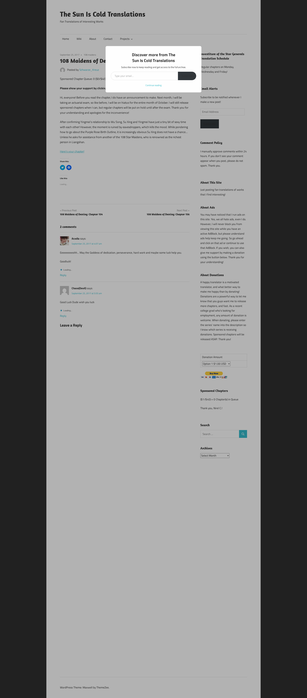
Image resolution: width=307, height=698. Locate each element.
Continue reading (153, 85)
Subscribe (187, 76)
